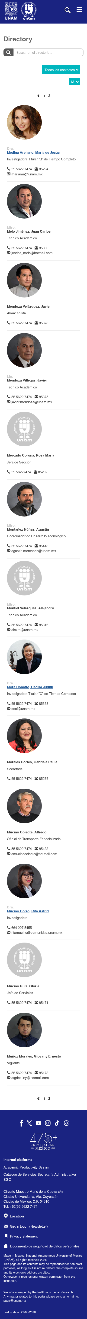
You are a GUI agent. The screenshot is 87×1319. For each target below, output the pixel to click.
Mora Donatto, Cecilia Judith (30, 686)
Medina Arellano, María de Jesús (33, 152)
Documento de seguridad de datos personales (45, 1246)
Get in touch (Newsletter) (29, 1226)
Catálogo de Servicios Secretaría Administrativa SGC (39, 1176)
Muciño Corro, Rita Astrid (28, 910)
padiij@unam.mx (14, 1300)
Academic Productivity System (26, 1167)
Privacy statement (24, 1236)
